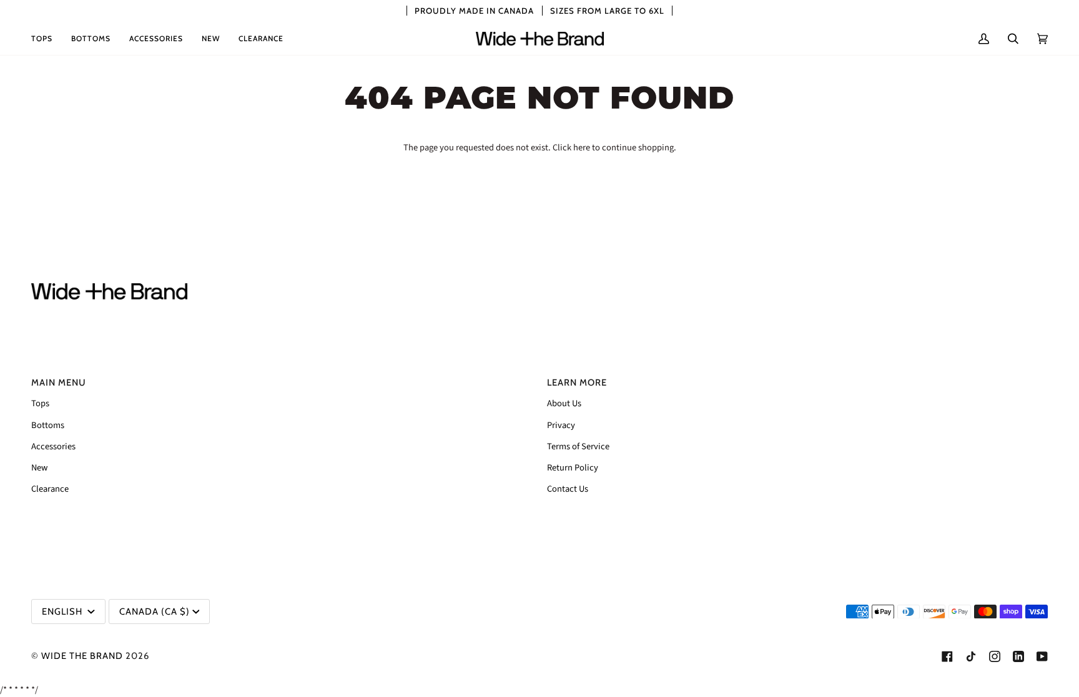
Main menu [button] (58, 382)
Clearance (50, 488)
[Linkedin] (1018, 656)
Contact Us (567, 488)
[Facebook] (947, 656)
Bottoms (47, 425)
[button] (46, 38)
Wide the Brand (82, 655)
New (39, 467)
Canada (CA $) (154, 611)
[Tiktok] (971, 656)
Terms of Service (578, 446)
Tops (40, 403)
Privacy (561, 425)
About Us (564, 403)
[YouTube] (1042, 656)
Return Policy (572, 467)
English (63, 611)
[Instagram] (994, 656)
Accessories (53, 446)
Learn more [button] (577, 382)
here (581, 147)
